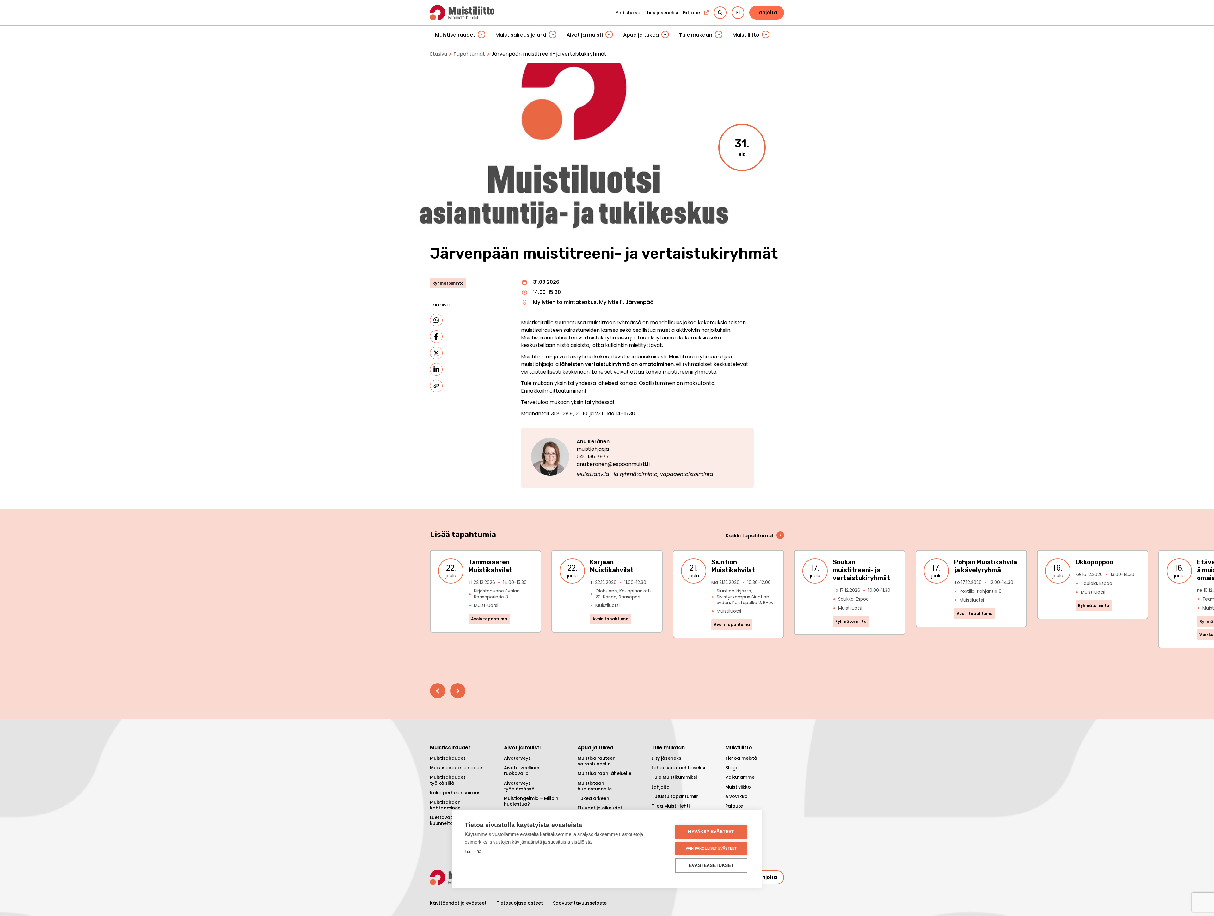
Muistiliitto (746, 35)
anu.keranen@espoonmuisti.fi (613, 464)
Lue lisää (473, 851)
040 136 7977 (593, 456)
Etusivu (438, 54)
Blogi (731, 768)
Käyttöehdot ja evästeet (458, 903)
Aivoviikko (736, 796)
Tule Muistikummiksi (674, 777)
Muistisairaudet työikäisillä (447, 780)
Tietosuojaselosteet (520, 903)
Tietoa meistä (741, 758)
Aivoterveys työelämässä (519, 786)
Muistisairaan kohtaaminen (445, 805)
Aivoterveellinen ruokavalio (522, 770)
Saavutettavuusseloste (580, 903)
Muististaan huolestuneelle (595, 786)
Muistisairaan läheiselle (604, 773)
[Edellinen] (437, 690)
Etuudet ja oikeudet (600, 808)
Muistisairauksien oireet (457, 768)
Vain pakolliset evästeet (711, 848)
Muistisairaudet (455, 35)
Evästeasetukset (711, 865)
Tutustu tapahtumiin (675, 796)
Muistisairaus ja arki (520, 35)
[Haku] (720, 12)
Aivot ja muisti (585, 35)
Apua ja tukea (641, 35)
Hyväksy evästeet (711, 831)
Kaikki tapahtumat (750, 535)
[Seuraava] (457, 690)
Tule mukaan (695, 35)
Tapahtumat (469, 54)
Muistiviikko (738, 787)
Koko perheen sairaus (455, 792)
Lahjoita (766, 12)
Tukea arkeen (593, 798)
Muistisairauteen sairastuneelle (597, 761)
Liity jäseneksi (667, 758)
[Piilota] (481, 35)
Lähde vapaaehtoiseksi (678, 768)
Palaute (734, 806)
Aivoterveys (517, 758)
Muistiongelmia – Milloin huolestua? (531, 801)
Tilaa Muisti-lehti (671, 806)
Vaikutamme (740, 777)
